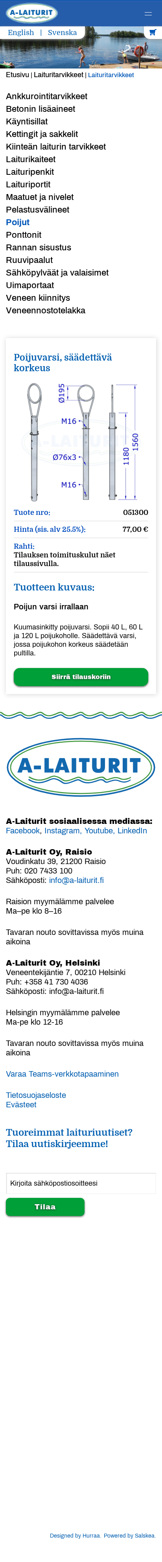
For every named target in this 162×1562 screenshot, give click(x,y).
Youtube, (101, 830)
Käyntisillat (27, 121)
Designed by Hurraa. (75, 1536)
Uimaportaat (30, 285)
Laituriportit (28, 184)
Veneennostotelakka (45, 310)
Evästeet (21, 1104)
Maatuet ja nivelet (40, 197)
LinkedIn (132, 830)
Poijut (17, 222)
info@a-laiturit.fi (76, 880)
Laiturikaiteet (30, 159)
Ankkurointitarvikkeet (46, 96)
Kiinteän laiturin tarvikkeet (56, 147)
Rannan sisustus (38, 247)
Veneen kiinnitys (38, 298)
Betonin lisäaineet (40, 109)
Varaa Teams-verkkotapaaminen (62, 1074)
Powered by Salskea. (130, 1536)
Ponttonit (23, 235)
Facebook (23, 830)
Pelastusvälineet (37, 209)
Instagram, (63, 830)
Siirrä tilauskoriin (81, 677)
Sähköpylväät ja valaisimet (57, 272)
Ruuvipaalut (29, 260)
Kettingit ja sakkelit (42, 134)
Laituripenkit (30, 172)
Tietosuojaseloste (36, 1095)
